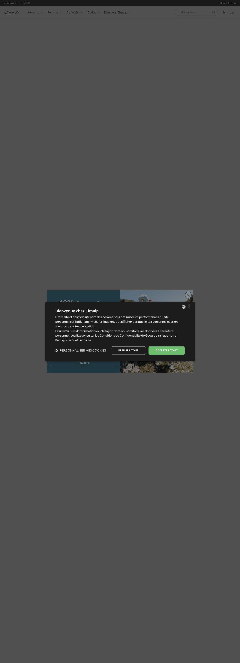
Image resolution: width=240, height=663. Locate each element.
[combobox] (184, 307)
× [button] (189, 306)
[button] (80, 350)
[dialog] (120, 331)
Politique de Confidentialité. (73, 340)
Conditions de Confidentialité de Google (127, 335)
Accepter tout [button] (167, 350)
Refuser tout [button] (128, 350)
